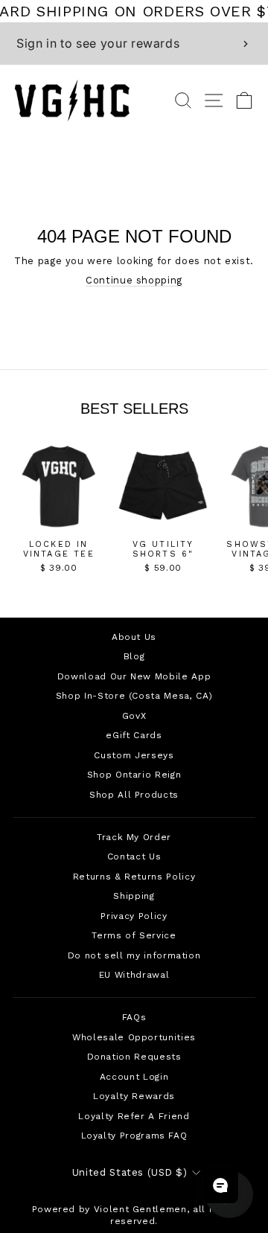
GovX (134, 716)
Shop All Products (134, 795)
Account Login (134, 1077)
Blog (134, 656)
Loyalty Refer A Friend (133, 1116)
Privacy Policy (133, 916)
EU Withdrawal (134, 975)
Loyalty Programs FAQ (134, 1135)
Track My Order (134, 837)
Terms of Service (134, 935)
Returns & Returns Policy (134, 876)
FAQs (134, 1017)
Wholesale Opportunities (134, 1037)
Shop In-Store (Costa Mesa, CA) (134, 696)
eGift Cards (134, 735)
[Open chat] (220, 1185)
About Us (134, 637)
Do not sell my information (134, 955)
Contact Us (134, 856)
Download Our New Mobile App (134, 676)
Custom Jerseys (133, 755)
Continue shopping (134, 280)
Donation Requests (134, 1056)
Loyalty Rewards (134, 1096)
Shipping (133, 896)
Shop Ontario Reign (134, 774)
